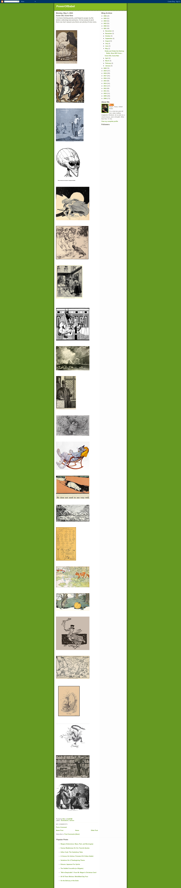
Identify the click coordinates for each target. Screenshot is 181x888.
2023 (105, 23)
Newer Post (59, 830)
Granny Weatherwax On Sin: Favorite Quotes (75, 848)
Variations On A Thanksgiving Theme (73, 860)
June (107, 46)
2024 (105, 21)
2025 (105, 18)
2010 (105, 93)
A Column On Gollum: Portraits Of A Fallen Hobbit (77, 856)
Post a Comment (61, 827)
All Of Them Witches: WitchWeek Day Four (74, 876)
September (109, 38)
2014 (105, 83)
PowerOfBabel (65, 6)
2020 (105, 68)
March (107, 61)
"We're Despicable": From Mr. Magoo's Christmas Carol (78, 872)
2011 (105, 91)
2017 (105, 76)
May (106, 48)
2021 (105, 28)
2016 (105, 78)
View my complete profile (109, 121)
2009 (105, 96)
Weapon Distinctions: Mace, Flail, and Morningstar (77, 844)
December (108, 31)
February (108, 63)
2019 (105, 71)
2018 (105, 73)
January (108, 66)
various (71, 820)
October (108, 36)
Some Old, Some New (112, 56)
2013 (105, 86)
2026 (105, 16)
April (107, 58)
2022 (105, 26)
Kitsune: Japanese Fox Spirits (70, 864)
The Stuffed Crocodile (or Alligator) (72, 868)
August (107, 41)
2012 (105, 88)
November (108, 33)
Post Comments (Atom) (72, 834)
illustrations (65, 820)
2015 (105, 81)
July (106, 43)
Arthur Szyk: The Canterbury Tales (72, 852)
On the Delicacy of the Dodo (70, 880)
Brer (112, 104)
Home (77, 830)
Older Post (94, 830)
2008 (105, 98)
